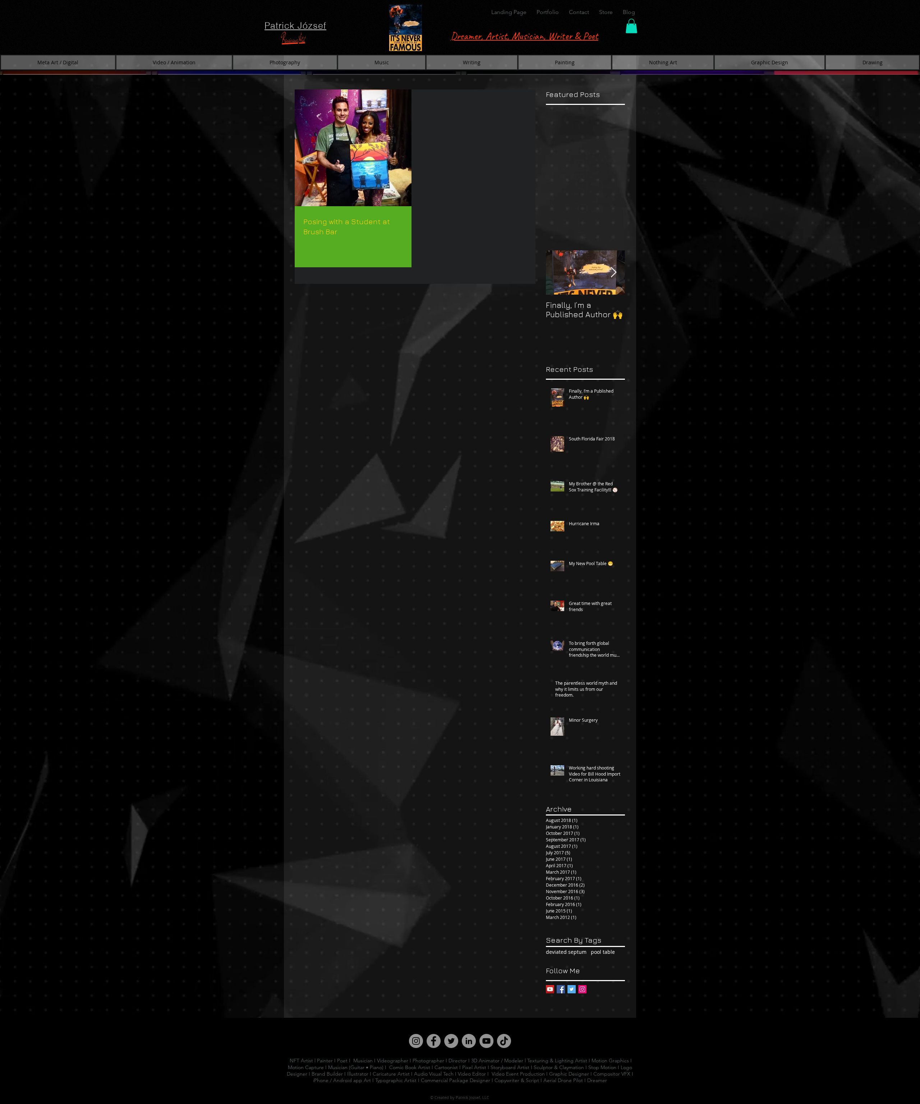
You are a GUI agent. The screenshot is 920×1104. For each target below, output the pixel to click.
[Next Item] (613, 272)
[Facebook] (561, 989)
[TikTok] (504, 1041)
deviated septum (566, 951)
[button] (548, 12)
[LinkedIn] (469, 1041)
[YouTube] (550, 989)
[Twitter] (571, 989)
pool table (603, 951)
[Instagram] (582, 989)
